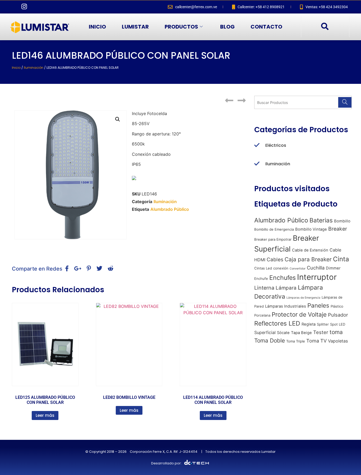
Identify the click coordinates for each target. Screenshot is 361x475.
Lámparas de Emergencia (303, 297)
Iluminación (33, 67)
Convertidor (298, 268)
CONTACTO (266, 26)
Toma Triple (295, 341)
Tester (320, 332)
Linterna (264, 288)
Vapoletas (338, 341)
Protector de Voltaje (299, 314)
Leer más (45, 415)
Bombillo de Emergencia (274, 229)
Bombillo (342, 221)
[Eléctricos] (257, 145)
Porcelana (262, 315)
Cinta (341, 259)
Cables (275, 260)
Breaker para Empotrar (272, 239)
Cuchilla (316, 268)
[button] (324, 27)
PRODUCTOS (181, 26)
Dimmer (333, 268)
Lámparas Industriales (285, 306)
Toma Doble (269, 340)
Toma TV (316, 341)
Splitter (323, 324)
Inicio (16, 67)
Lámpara (286, 288)
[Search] (344, 102)
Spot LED (337, 324)
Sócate (283, 332)
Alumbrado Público (169, 209)
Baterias (321, 220)
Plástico (337, 306)
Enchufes (282, 277)
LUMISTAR (135, 26)
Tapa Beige (301, 332)
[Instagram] (24, 7)
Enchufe (261, 278)
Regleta (309, 324)
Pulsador (338, 315)
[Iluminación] (257, 164)
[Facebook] (13, 7)
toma (336, 332)
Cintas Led (263, 268)
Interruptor (317, 277)
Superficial (265, 332)
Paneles (318, 305)
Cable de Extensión (310, 250)
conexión (280, 268)
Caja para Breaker (308, 259)
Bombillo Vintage (311, 229)
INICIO (97, 26)
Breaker (337, 229)
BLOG (227, 26)
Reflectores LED (277, 323)
